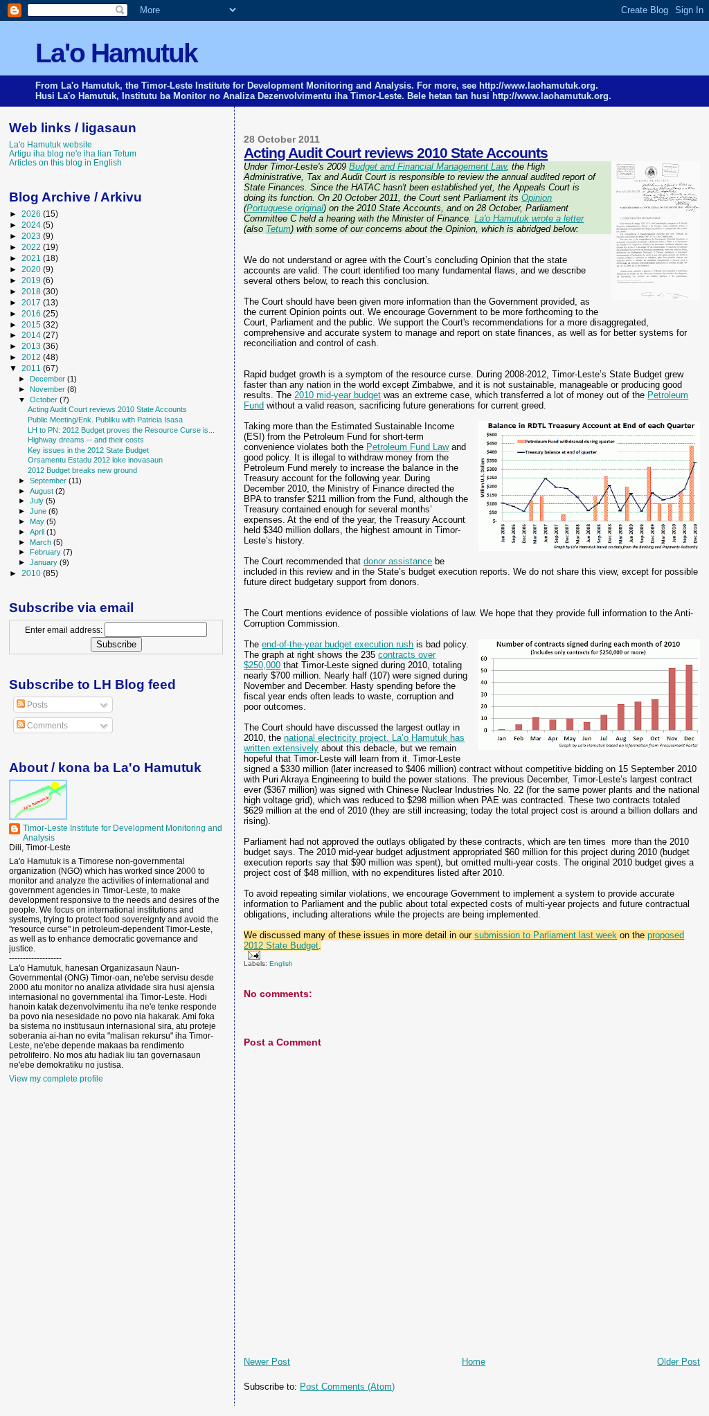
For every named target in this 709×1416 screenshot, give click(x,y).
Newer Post (267, 1361)
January (45, 562)
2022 (32, 246)
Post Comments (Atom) (347, 1386)
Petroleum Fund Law (407, 447)
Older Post (678, 1361)
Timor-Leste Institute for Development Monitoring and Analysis (122, 833)
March (41, 542)
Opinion (536, 197)
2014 (32, 334)
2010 (32, 572)
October (45, 399)
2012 (32, 356)
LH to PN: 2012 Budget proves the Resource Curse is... (121, 430)
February (46, 552)
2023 (32, 235)
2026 (32, 213)
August (42, 491)
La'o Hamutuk (116, 53)
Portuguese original (284, 208)
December (48, 379)
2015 (32, 324)
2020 (32, 269)
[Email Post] (252, 954)
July (38, 500)
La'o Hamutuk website (50, 144)
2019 (32, 280)
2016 (32, 313)
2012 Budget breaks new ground (82, 470)
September (49, 480)
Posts (36, 705)
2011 (32, 368)
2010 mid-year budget (337, 395)
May (38, 521)
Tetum (278, 229)
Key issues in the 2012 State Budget (88, 450)
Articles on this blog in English (65, 162)
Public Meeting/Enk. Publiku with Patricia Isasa (105, 419)
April (38, 532)
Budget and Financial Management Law (427, 166)
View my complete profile (56, 1079)
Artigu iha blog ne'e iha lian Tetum (72, 153)
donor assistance (398, 561)
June (39, 511)
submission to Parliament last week (545, 935)
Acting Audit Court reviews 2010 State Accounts (396, 153)
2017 (32, 302)
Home (473, 1361)
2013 (32, 345)
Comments (46, 726)
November (48, 389)
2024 (32, 224)
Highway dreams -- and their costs (86, 440)
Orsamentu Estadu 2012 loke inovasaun (95, 460)
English (281, 963)
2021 (32, 257)
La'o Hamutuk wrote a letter (529, 218)
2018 (32, 291)
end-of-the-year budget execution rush (337, 644)
